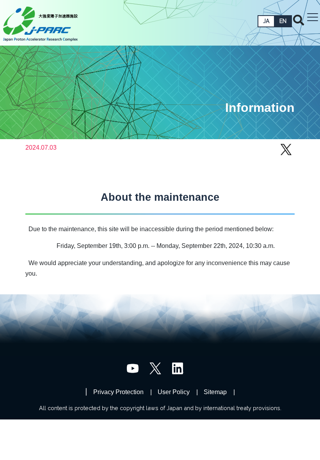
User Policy (174, 392)
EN (282, 21)
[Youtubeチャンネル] (133, 367)
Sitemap (215, 392)
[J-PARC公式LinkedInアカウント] (178, 367)
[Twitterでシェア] (286, 153)
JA (266, 21)
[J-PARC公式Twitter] (155, 367)
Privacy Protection (118, 392)
